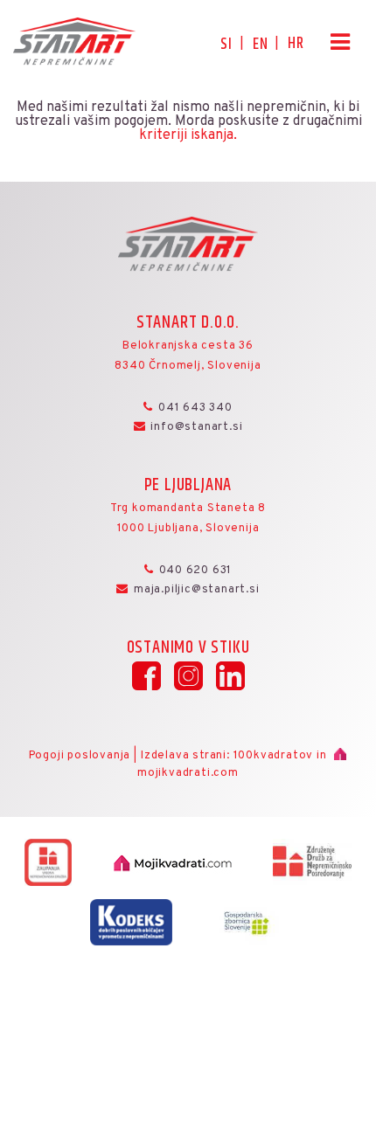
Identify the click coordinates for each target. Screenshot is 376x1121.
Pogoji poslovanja (80, 756)
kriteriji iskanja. (188, 135)
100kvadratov (273, 756)
